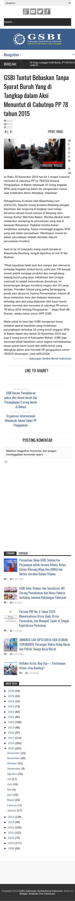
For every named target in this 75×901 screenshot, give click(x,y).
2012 (11, 827)
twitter (40, 11)
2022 (11, 711)
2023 (11, 706)
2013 (11, 822)
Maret (11, 799)
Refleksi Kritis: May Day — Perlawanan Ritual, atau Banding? (42, 665)
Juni (10, 784)
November (14, 758)
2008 (11, 848)
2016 (11, 743)
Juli (9, 779)
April (10, 794)
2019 (11, 727)
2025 (11, 696)
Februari (12, 805)
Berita (10, 124)
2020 (11, 722)
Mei (9, 789)
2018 (11, 732)
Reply (10, 120)
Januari (12, 810)
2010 (11, 837)
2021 (11, 717)
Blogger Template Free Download (37, 893)
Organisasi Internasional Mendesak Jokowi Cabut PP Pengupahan (21, 420)
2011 (11, 832)
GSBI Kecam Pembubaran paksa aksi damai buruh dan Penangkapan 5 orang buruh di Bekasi (20, 400)
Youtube (33, 11)
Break (10, 64)
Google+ (26, 11)
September (14, 768)
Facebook (47, 11)
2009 (11, 843)
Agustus (12, 773)
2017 (11, 737)
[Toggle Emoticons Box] (6, 462)
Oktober (12, 763)
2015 (11, 748)
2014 (11, 816)
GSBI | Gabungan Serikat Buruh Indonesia (40, 891)
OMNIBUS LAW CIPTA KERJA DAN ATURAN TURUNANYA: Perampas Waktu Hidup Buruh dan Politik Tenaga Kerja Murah (44, 644)
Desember (14, 753)
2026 (11, 690)
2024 (11, 701)
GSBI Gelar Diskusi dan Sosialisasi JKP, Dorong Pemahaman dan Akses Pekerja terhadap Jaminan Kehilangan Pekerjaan (42, 593)
